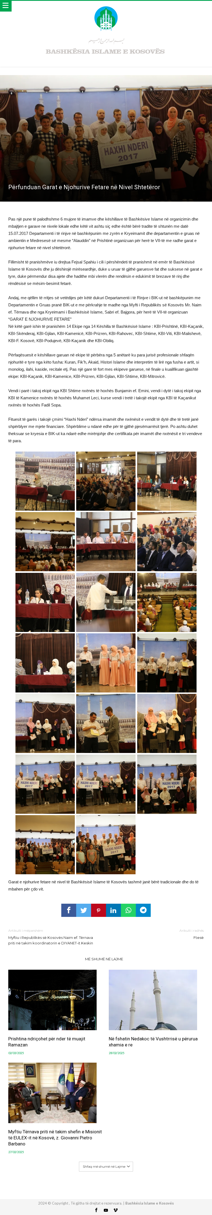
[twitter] (83, 910)
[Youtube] (106, 1210)
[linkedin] (113, 910)
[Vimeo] (115, 1210)
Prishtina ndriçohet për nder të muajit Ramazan (46, 1042)
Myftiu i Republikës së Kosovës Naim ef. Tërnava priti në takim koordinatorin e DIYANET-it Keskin (50, 936)
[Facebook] (96, 1210)
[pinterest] (98, 910)
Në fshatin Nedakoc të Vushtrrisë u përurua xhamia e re (153, 1042)
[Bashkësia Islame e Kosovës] (106, 6)
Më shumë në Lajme (104, 959)
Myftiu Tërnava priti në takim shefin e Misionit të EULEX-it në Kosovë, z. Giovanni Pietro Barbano (55, 1138)
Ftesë (191, 934)
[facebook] (68, 910)
